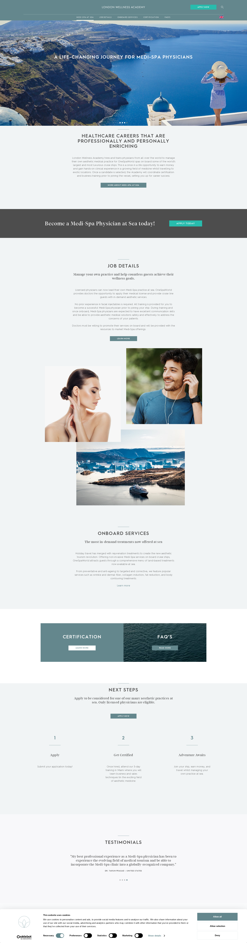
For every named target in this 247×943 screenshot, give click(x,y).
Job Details (105, 17)
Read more (165, 648)
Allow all (217, 916)
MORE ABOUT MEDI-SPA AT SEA (123, 185)
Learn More (123, 339)
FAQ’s (168, 17)
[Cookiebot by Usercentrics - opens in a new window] (24, 937)
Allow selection (217, 926)
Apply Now (203, 7)
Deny (217, 935)
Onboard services (127, 17)
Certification (151, 17)
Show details (154, 935)
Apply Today (185, 223)
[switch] (88, 935)
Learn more (123, 586)
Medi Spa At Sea (85, 17)
